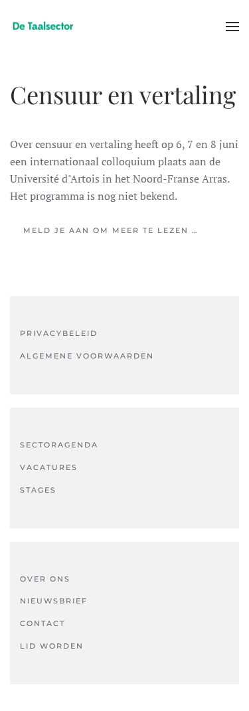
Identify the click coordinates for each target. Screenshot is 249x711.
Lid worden (52, 646)
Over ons (45, 579)
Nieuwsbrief (54, 600)
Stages (38, 490)
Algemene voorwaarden (87, 355)
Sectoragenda (59, 444)
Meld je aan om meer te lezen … (111, 230)
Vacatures (49, 467)
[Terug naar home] (43, 26)
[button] (232, 26)
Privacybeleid (59, 333)
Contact (42, 623)
